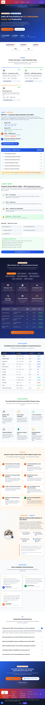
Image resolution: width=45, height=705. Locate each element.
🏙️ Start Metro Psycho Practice (31, 678)
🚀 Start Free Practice (7, 29)
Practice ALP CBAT (11, 81)
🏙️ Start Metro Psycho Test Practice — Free (22, 332)
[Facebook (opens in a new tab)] (31, 694)
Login (42, 2)
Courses (16, 2)
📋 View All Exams (19, 29)
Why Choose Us (14, 698)
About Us (13, 695)
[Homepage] (3, 2)
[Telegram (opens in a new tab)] (41, 694)
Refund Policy (22, 697)
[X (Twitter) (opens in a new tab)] (38, 694)
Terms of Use (22, 693)
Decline (20, 703)
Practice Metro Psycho (11, 100)
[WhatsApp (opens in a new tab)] (29, 696)
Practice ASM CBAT (33, 81)
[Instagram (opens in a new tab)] (33, 694)
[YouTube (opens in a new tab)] (29, 694)
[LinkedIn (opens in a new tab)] (36, 694)
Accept (25, 703)
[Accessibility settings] (2, 703)
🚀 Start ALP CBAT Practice (13, 678)
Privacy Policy (22, 695)
